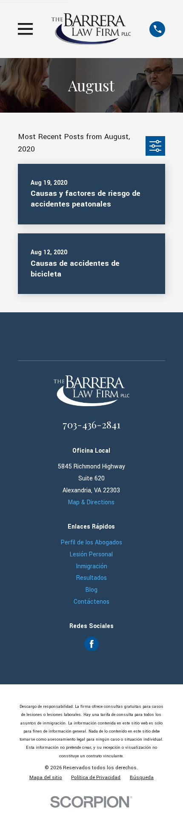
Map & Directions (91, 502)
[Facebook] (92, 644)
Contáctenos (91, 602)
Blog (91, 590)
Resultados (91, 578)
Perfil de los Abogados (91, 542)
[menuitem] (45, 777)
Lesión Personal (91, 554)
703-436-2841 (91, 424)
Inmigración (91, 566)
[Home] (91, 28)
